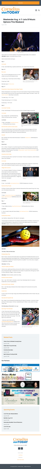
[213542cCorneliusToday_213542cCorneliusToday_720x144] (20, 389)
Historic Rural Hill (5, 94)
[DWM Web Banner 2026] (20, 397)
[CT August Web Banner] (20, 364)
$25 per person (21, 150)
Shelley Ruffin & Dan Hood (10, 195)
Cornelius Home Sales (8, 350)
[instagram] (22, 448)
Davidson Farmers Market (7, 277)
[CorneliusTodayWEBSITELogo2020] (20, 438)
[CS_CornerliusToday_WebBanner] (20, 381)
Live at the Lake (7, 426)
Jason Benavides (20, 459)
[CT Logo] (11, 7)
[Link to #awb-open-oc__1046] (39, 10)
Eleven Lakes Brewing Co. (7, 196)
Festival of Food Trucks (6, 185)
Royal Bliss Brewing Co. (16, 206)
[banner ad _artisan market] (17, 372)
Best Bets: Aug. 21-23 (8, 418)
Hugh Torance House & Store (30, 150)
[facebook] (19, 448)
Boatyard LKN (28, 137)
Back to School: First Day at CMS (10, 354)
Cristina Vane (11, 84)
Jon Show (20, 455)
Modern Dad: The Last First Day (10, 345)
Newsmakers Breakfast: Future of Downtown (13, 422)
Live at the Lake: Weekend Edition (11, 413)
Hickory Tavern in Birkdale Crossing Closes (12, 341)
